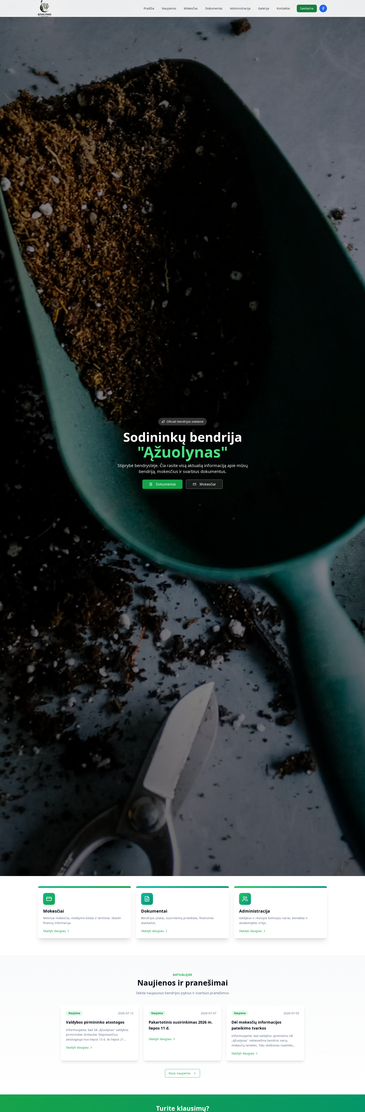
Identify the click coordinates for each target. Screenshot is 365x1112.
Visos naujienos (180, 1073)
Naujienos (169, 8)
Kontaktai (283, 8)
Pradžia (149, 8)
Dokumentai (213, 8)
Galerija (263, 8)
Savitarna (306, 8)
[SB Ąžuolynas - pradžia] (44, 8)
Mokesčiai (191, 8)
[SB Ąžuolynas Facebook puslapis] (323, 8)
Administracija (240, 8)
